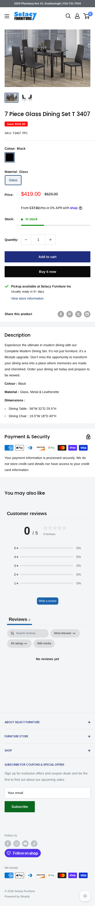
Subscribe (20, 807)
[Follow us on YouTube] (25, 843)
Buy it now (47, 272)
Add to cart (47, 257)
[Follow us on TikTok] (34, 843)
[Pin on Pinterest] (69, 314)
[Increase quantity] (50, 240)
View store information (27, 298)
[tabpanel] (47, 669)
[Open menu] (7, 16)
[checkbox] (44, 643)
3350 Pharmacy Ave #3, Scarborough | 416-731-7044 (47, 3)
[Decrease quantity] (26, 240)
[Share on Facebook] (61, 314)
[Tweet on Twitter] (78, 314)
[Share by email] (87, 314)
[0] (86, 16)
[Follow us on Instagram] (16, 843)
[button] (47, 548)
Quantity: (11, 240)
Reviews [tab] (19, 619)
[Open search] (68, 16)
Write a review (47, 601)
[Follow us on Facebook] (8, 843)
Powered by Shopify (17, 896)
